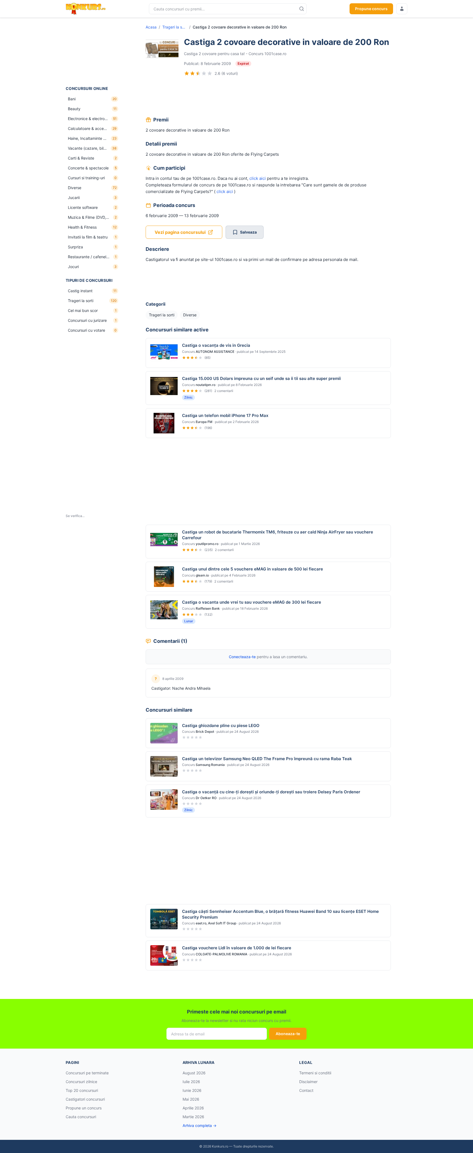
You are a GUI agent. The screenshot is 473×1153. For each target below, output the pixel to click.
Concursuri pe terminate (87, 1072)
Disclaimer (308, 1081)
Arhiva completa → (200, 1125)
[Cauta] (301, 9)
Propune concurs (371, 8)
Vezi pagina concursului (180, 232)
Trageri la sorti (174, 27)
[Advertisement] (93, 51)
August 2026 (194, 1072)
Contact (306, 1090)
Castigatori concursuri (85, 1099)
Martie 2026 (193, 1116)
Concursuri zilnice (81, 1081)
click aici (257, 178)
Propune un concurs (84, 1108)
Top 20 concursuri (82, 1090)
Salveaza (248, 232)
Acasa (151, 27)
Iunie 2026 (192, 1090)
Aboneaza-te (288, 1033)
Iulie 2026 (191, 1081)
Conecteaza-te (242, 656)
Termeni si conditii (315, 1072)
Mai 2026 (191, 1099)
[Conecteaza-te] (401, 8)
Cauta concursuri (81, 1116)
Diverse (190, 315)
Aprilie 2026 (193, 1108)
